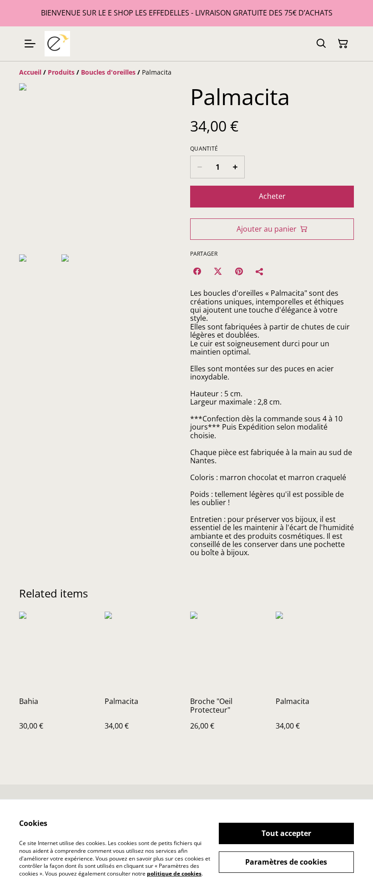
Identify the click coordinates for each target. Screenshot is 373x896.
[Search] (321, 44)
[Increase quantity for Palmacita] (235, 167)
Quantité (204, 149)
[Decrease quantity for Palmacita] (199, 167)
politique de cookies (174, 873)
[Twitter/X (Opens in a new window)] (218, 271)
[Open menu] (30, 44)
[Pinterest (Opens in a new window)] (239, 271)
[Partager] (260, 271)
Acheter (272, 196)
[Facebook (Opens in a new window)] (197, 271)
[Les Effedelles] (57, 43)
